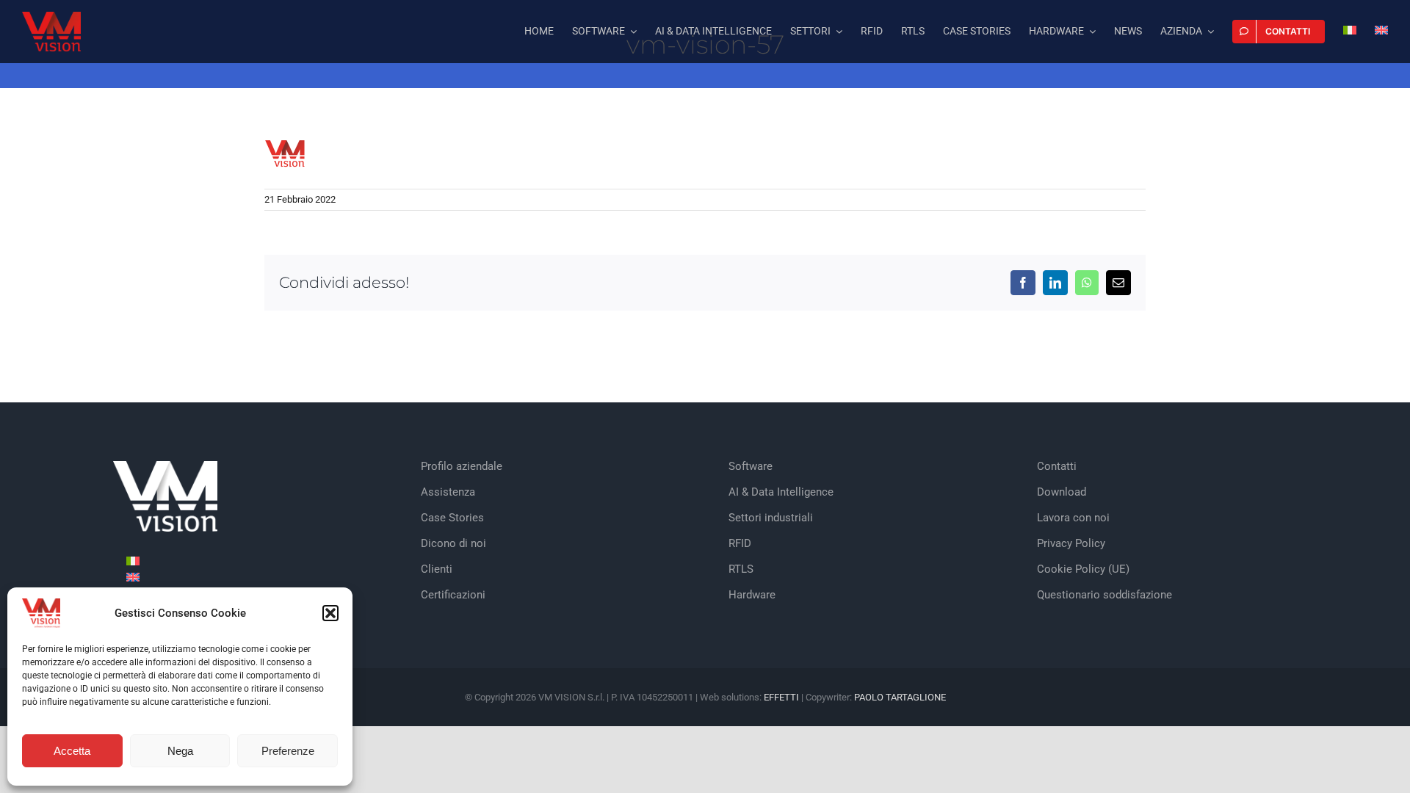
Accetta (72, 751)
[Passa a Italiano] (133, 560)
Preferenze (287, 751)
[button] (330, 613)
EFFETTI (782, 697)
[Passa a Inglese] (1381, 31)
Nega (180, 751)
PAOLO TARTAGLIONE (900, 697)
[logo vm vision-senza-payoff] (51, 17)
